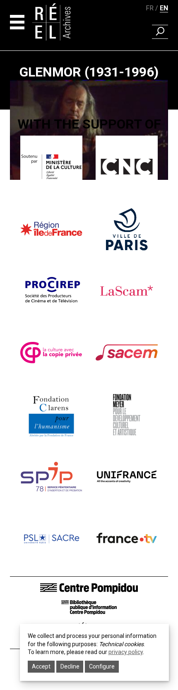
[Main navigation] (17, 22)
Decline (69, 666)
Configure (102, 666)
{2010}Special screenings (89, 189)
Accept (41, 666)
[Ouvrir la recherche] (160, 32)
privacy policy (125, 652)
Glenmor (89, 201)
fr (150, 8)
